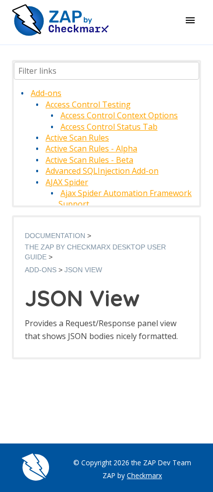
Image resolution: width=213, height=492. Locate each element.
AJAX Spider (67, 182)
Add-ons (46, 93)
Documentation (55, 236)
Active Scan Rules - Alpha (91, 148)
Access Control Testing (88, 104)
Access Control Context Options (119, 115)
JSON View (83, 270)
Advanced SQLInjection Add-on (102, 170)
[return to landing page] (60, 34)
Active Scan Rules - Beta (89, 159)
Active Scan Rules (77, 137)
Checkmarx (144, 475)
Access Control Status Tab (109, 126)
